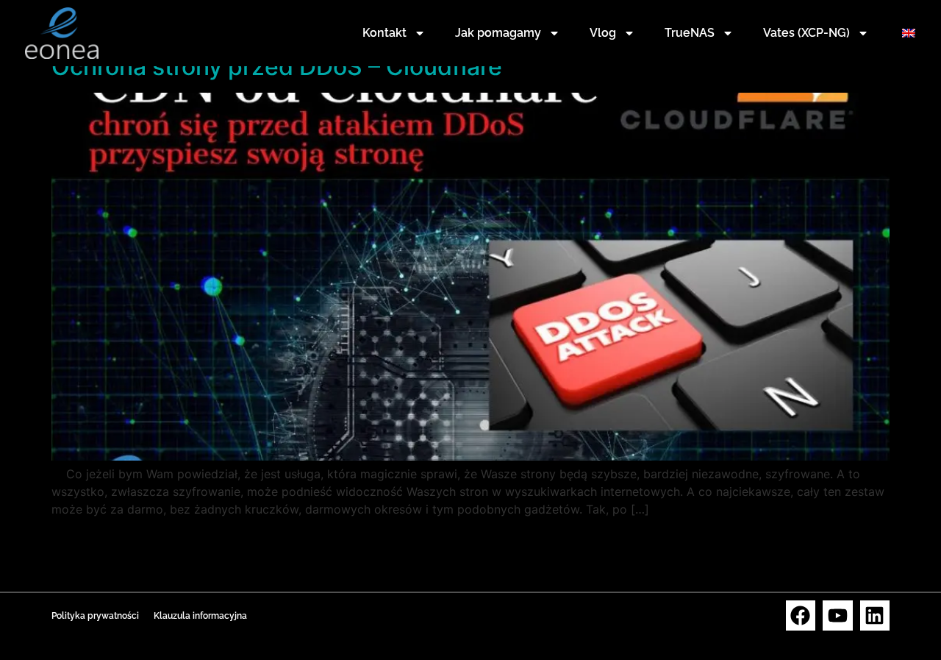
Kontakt (384, 33)
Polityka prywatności (95, 616)
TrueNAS (690, 33)
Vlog (603, 33)
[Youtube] (838, 615)
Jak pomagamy (498, 33)
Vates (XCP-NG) (806, 33)
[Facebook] (801, 615)
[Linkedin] (875, 615)
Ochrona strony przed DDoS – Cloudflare (276, 66)
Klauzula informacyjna (200, 616)
